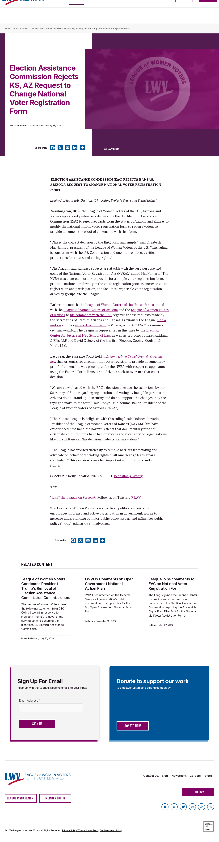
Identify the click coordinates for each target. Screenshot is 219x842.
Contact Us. (151, 775)
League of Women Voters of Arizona (90, 310)
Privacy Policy (69, 830)
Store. (209, 775)
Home (7, 28)
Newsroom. (179, 775)
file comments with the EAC (91, 315)
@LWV (136, 497)
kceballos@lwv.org (128, 476)
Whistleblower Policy (88, 830)
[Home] (38, 779)
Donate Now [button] (132, 726)
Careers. (195, 775)
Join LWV (198, 792)
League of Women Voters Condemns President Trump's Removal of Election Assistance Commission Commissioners (45, 588)
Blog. (165, 775)
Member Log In (55, 798)
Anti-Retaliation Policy (111, 830)
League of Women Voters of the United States (119, 305)
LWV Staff (113, 149)
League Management (21, 798)
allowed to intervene (90, 325)
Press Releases (21, 28)
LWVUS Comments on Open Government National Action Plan (109, 584)
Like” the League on (74, 497)
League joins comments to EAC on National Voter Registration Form (171, 584)
